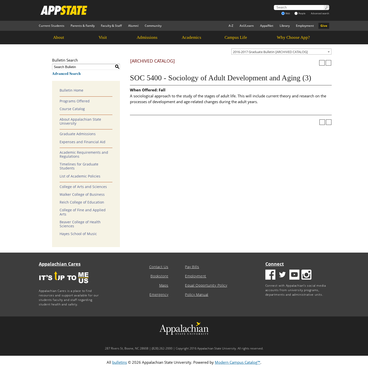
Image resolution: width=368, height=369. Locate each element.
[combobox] (281, 52)
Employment (305, 26)
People (301, 13)
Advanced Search (66, 73)
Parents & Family (83, 26)
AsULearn (247, 26)
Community (153, 26)
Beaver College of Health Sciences (80, 224)
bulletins (119, 362)
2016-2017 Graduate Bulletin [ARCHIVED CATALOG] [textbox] (270, 52)
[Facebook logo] (270, 275)
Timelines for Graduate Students (79, 166)
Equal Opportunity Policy (206, 285)
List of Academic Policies (80, 176)
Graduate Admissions (78, 134)
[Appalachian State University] (139, 10)
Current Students (51, 26)
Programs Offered (75, 101)
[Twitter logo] (282, 275)
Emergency (158, 294)
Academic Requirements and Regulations (84, 154)
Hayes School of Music (78, 234)
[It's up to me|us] (64, 285)
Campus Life (236, 37)
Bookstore (159, 276)
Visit (103, 37)
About (58, 37)
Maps (163, 285)
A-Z (231, 26)
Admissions (147, 37)
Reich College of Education (82, 202)
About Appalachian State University (80, 121)
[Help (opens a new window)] (328, 63)
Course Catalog (72, 109)
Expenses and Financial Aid (82, 142)
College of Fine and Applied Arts (83, 212)
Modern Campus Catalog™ (237, 362)
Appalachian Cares (60, 264)
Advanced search (320, 13)
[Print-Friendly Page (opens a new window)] (322, 63)
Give (323, 26)
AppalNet (266, 26)
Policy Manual (196, 294)
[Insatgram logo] (306, 275)
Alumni (133, 26)
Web (287, 13)
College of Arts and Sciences (83, 187)
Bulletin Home (71, 90)
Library (285, 26)
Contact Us (158, 267)
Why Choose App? (293, 37)
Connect (274, 264)
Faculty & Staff (111, 26)
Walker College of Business (82, 194)
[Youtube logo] (294, 275)
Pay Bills (192, 267)
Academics (191, 37)
